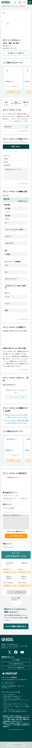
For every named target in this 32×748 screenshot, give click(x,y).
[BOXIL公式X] (9, 652)
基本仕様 (6, 195)
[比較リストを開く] (15, 2)
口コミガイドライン (14, 647)
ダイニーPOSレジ (20, 6)
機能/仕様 (25, 102)
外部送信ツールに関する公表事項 (9, 646)
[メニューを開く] (30, 2)
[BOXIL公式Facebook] (16, 652)
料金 (16, 102)
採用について (20, 686)
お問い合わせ (4, 647)
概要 (6, 102)
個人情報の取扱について (13, 644)
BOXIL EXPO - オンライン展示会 (12, 698)
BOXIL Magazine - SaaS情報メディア (13, 696)
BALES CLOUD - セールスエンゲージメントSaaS (16, 705)
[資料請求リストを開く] (20, 2)
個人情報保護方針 (11, 686)
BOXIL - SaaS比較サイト (10, 694)
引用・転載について (6, 687)
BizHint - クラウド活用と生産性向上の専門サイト (16, 711)
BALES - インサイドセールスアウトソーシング (15, 703)
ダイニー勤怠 (9, 508)
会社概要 (3, 686)
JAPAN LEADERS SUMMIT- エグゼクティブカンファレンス (16, 700)
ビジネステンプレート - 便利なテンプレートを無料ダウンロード (16, 707)
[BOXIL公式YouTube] (22, 652)
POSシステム (11, 6)
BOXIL (4, 6)
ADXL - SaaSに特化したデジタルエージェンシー (16, 709)
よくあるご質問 (23, 646)
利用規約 (3, 644)
